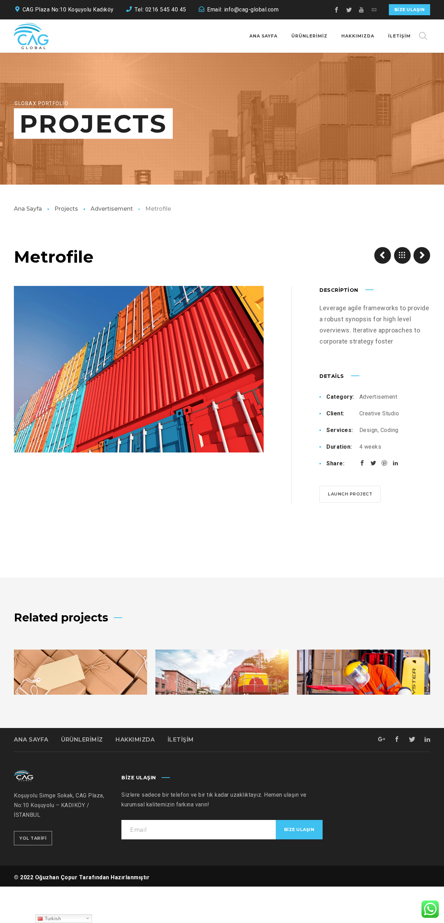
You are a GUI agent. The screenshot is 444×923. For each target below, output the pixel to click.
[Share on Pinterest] (384, 463)
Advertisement (112, 208)
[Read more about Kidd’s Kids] (80, 694)
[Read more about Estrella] (222, 694)
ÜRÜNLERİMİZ (82, 739)
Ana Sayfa (28, 208)
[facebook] (337, 9)
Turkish (52, 918)
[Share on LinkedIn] (395, 463)
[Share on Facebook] (362, 463)
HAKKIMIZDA (135, 739)
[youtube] (362, 9)
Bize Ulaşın (409, 9)
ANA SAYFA (31, 739)
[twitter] (349, 9)
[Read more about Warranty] (363, 694)
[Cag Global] (31, 36)
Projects (66, 208)
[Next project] (421, 255)
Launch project (350, 494)
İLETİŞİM (181, 739)
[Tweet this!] (373, 463)
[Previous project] (382, 255)
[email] (374, 9)
